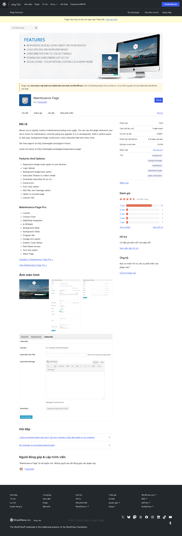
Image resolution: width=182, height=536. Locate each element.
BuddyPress (148, 506)
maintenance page (155, 171)
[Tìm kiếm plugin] (36, 27)
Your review (125, 227)
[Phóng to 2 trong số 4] (77, 282)
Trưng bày (47, 495)
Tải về (158, 100)
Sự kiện (112, 499)
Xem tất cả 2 (158, 150)
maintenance (157, 165)
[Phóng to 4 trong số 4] (109, 337)
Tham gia (112, 495)
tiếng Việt (37, 520)
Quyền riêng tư (16, 506)
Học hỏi (79, 495)
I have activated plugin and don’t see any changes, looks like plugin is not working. (57, 437)
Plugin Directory (16, 12)
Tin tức (13, 499)
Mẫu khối (46, 506)
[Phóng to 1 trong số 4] (45, 282)
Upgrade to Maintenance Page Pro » (36, 259)
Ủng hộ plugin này (128, 273)
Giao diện (47, 499)
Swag (112, 506)
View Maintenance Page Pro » (33, 265)
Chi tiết (25, 113)
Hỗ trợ (160, 113)
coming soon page (155, 161)
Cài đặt (51, 113)
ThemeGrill (42, 102)
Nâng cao (124, 183)
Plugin (45, 503)
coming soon (157, 155)
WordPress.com (149, 495)
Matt (144, 499)
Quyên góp (114, 503)
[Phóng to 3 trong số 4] (109, 282)
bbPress (146, 503)
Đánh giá (38, 113)
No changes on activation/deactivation (37, 445)
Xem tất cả (158, 227)
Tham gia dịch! (111, 19)
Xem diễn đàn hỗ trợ (129, 248)
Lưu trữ (13, 503)
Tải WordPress (170, 4)
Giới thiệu (13, 495)
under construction (155, 176)
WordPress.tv (82, 506)
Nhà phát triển (66, 113)
